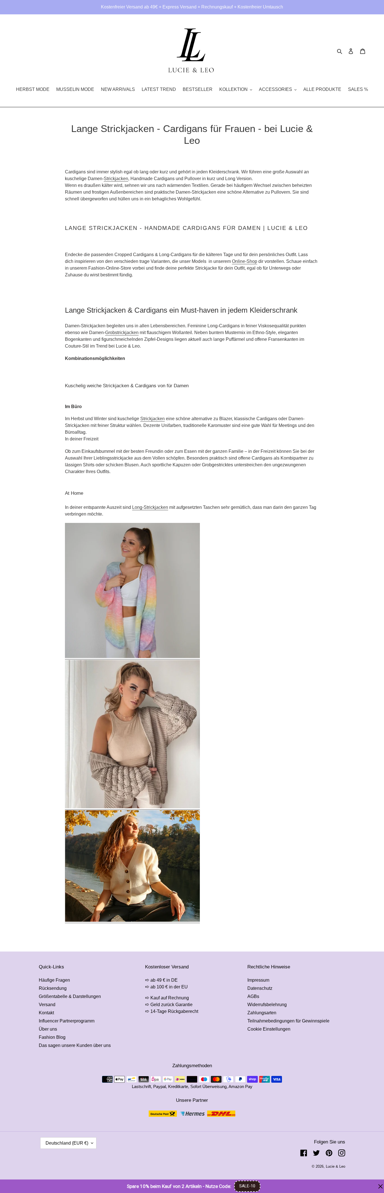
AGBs (253, 996)
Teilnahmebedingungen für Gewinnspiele (288, 1021)
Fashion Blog (52, 1037)
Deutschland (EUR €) (67, 1143)
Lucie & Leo (335, 1166)
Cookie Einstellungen (268, 1029)
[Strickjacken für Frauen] (132, 920)
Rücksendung (53, 988)
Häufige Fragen (54, 980)
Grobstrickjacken (122, 332)
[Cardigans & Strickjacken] (132, 656)
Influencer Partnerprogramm (66, 1021)
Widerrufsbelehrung (267, 1004)
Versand (47, 1004)
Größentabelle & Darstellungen (70, 996)
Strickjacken (116, 178)
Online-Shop (244, 261)
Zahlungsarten (261, 1012)
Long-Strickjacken (150, 507)
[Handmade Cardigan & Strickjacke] (132, 807)
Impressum (258, 980)
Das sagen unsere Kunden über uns (75, 1045)
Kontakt (46, 1012)
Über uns (48, 1029)
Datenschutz (259, 988)
